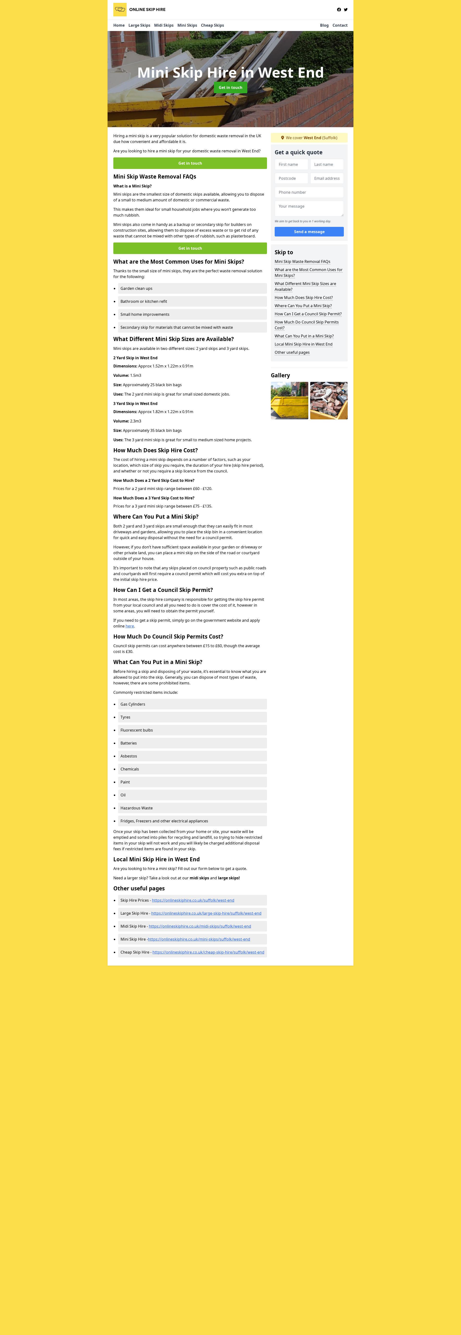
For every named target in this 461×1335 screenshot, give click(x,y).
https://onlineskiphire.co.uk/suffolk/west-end (193, 900)
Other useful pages (292, 352)
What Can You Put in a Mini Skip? (304, 336)
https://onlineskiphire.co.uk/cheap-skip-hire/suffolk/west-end (208, 952)
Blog (324, 25)
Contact (340, 25)
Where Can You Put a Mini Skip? (303, 305)
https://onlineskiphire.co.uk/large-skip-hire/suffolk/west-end (206, 913)
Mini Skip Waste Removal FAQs (302, 261)
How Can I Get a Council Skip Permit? (308, 314)
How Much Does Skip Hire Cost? (304, 297)
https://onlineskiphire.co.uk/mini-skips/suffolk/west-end (199, 939)
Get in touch (231, 87)
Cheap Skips (212, 25)
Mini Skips (187, 25)
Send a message (309, 231)
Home (119, 25)
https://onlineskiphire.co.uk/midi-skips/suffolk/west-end (200, 926)
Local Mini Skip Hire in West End (304, 344)
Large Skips (139, 25)
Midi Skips (164, 25)
